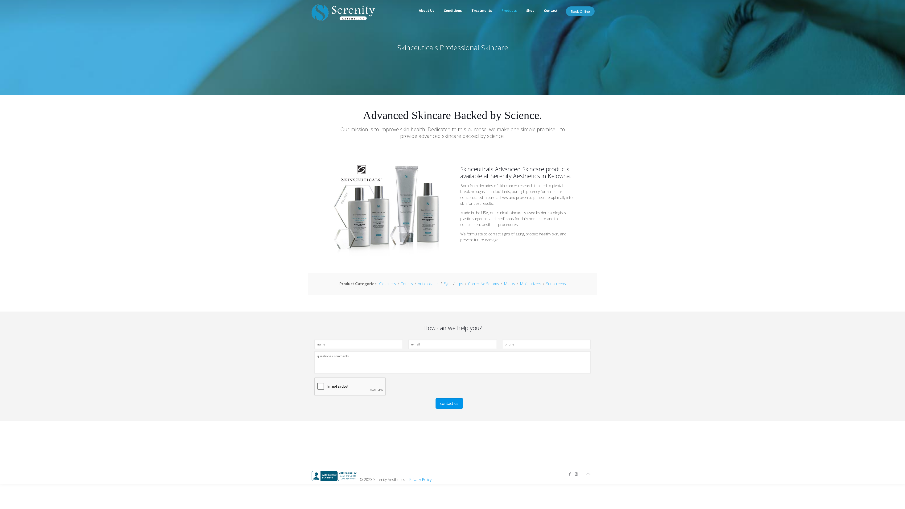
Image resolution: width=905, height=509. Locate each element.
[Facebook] (570, 474)
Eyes (447, 283)
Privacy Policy (420, 479)
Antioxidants (428, 283)
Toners (407, 283)
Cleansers (387, 283)
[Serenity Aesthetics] (343, 12)
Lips (459, 283)
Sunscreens (556, 283)
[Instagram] (576, 474)
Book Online (580, 11)
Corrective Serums (483, 283)
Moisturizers (530, 283)
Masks (509, 283)
